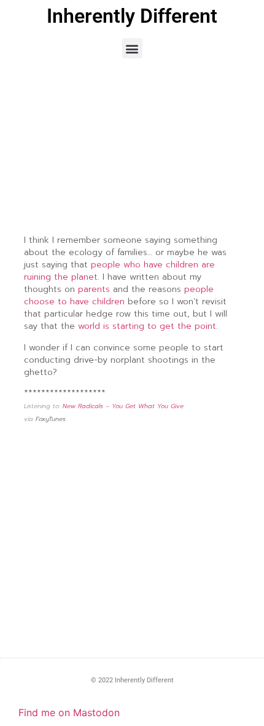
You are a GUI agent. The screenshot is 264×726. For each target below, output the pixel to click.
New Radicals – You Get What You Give (123, 406)
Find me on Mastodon (69, 712)
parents (94, 289)
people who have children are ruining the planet (119, 270)
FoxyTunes (51, 419)
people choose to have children (119, 295)
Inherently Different (132, 16)
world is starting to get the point (147, 326)
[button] (132, 48)
